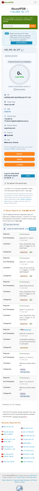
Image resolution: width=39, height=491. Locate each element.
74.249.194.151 (28, 439)
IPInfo (13, 149)
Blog (3, 480)
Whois (19, 159)
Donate (22, 482)
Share (20, 165)
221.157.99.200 (28, 432)
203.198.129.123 (29, 436)
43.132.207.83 (8, 454)
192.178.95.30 (28, 462)
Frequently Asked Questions (21, 480)
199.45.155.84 (8, 456)
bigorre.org (27, 330)
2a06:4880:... (27, 443)
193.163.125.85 (9, 462)
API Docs (34, 480)
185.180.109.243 (29, 447)
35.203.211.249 (28, 454)
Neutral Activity (11, 56)
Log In (28, 176)
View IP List (33, 475)
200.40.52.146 (8, 427)
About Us (9, 480)
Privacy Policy (32, 477)
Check (33, 26)
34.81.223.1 (8, 441)
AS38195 (7, 112)
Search (32, 229)
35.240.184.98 (8, 432)
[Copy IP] (22, 50)
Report (19, 154)
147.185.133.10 (28, 450)
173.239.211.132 (9, 449)
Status (17, 482)
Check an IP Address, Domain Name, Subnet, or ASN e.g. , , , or (18, 19)
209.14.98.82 (8, 434)
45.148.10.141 (28, 428)
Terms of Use (21, 477)
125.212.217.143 (9, 439)
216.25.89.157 (8, 447)
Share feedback (21, 43)
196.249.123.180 (29, 458)
